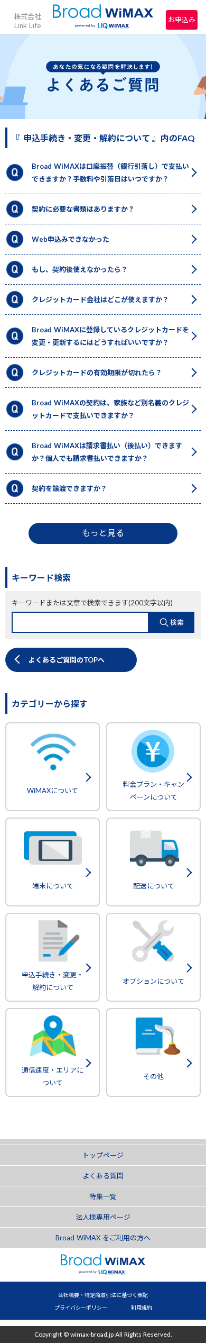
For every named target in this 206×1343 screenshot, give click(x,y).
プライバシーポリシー (80, 1307)
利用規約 (141, 1307)
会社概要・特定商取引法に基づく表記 (103, 1295)
